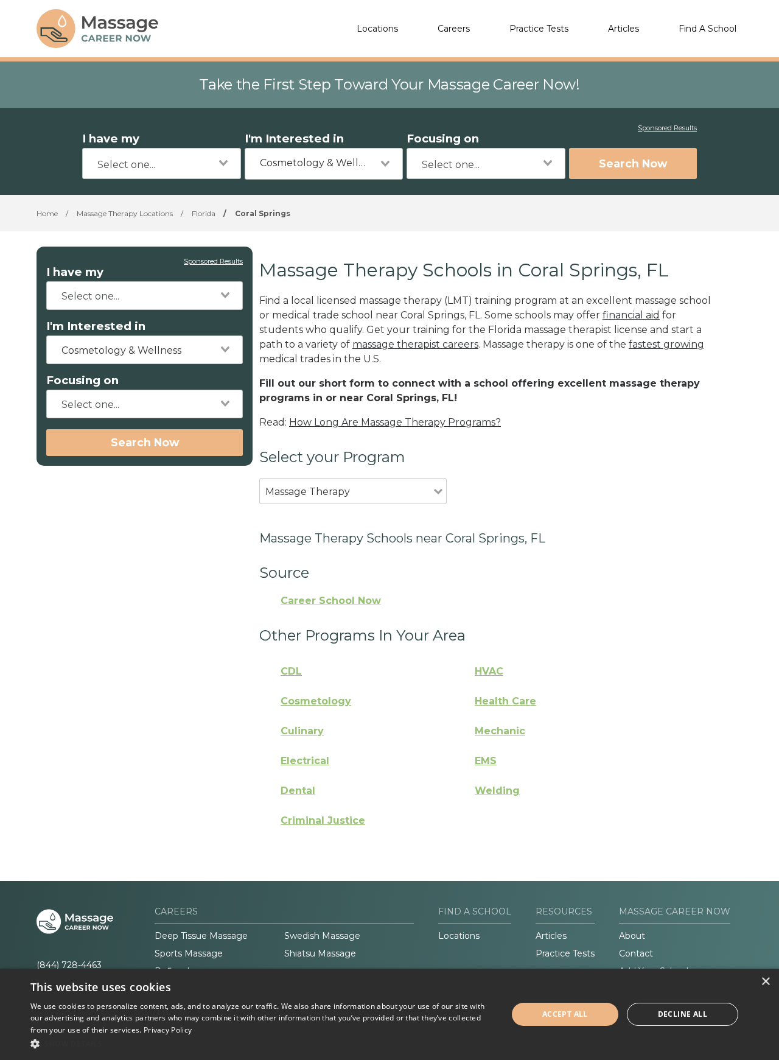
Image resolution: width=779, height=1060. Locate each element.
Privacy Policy (168, 1030)
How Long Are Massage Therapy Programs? (395, 422)
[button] (262, 1043)
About (632, 935)
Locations (377, 28)
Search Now (633, 163)
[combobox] (161, 163)
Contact (636, 953)
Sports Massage (189, 953)
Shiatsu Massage (320, 953)
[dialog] (389, 1014)
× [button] (765, 981)
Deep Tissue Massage (201, 935)
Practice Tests (538, 28)
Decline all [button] (682, 1014)
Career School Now (331, 600)
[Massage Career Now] (97, 29)
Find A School (707, 28)
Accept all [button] (565, 1014)
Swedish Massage (322, 935)
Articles (623, 28)
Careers (454, 28)
